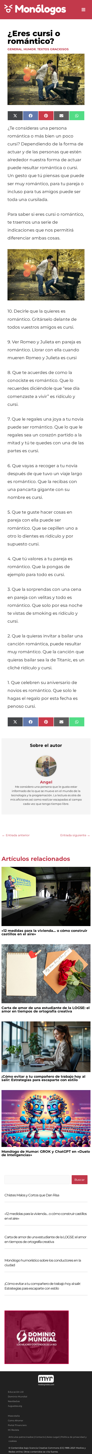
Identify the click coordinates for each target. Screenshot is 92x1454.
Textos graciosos (53, 49)
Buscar (79, 1179)
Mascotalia (14, 1415)
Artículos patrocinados (21, 1437)
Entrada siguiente (75, 835)
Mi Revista (13, 1430)
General (14, 49)
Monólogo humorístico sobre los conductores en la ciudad (42, 1262)
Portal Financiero (17, 1425)
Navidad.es (14, 1401)
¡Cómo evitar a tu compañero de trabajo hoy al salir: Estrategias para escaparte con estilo (43, 1078)
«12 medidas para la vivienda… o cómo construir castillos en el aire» (44, 932)
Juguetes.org (15, 1406)
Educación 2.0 (16, 1391)
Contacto (40, 1437)
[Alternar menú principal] (83, 9)
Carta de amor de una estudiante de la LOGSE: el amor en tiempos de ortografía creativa (45, 1009)
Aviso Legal (53, 1437)
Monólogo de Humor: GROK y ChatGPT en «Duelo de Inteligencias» (45, 1153)
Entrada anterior (16, 835)
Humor (30, 49)
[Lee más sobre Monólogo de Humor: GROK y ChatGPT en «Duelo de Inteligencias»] (45, 1118)
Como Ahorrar (15, 1420)
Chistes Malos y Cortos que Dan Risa (31, 1195)
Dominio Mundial (17, 1396)
